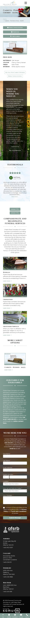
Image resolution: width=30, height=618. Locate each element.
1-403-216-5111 (7, 562)
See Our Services (15, 150)
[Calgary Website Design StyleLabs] (12, 610)
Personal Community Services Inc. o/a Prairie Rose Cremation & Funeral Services (12, 602)
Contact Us (15, 147)
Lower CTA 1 (15, 209)
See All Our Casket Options (15, 72)
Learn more (6, 281)
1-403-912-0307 (8, 547)
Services (16, 32)
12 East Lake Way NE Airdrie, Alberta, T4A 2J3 (9, 542)
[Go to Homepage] (9, 3)
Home (5, 19)
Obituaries (16, 36)
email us (12, 448)
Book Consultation (16, 28)
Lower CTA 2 (15, 213)
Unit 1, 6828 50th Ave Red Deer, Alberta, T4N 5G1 (9, 586)
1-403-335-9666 (8, 577)
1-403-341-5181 (7, 591)
